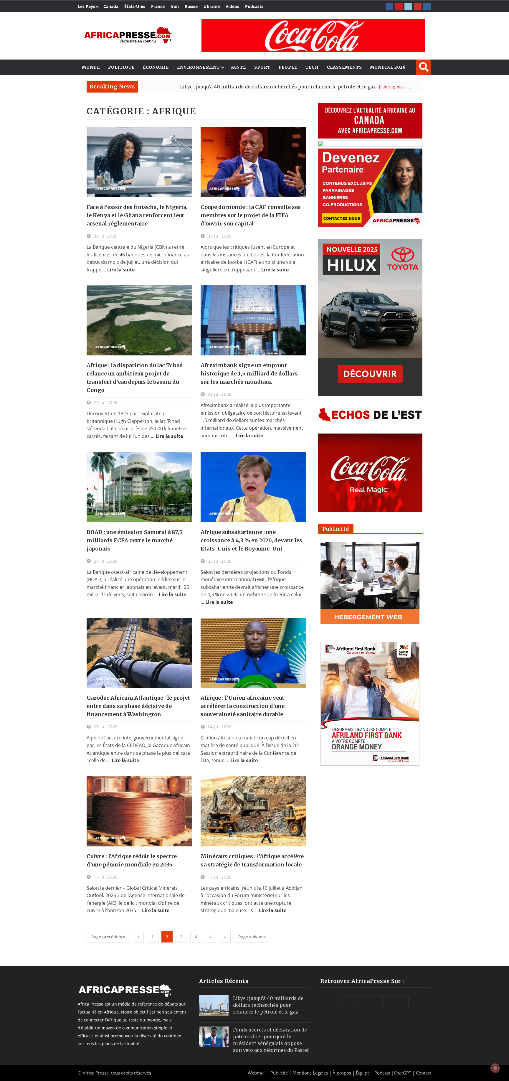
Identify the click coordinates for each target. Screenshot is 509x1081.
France (158, 6)
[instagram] (427, 6)
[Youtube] (418, 6)
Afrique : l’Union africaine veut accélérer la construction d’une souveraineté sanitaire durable (243, 706)
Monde (91, 67)
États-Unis (134, 6)
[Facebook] (389, 6)
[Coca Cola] (313, 35)
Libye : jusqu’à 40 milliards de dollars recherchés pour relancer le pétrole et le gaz (224, 87)
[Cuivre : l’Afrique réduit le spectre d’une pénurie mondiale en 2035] (139, 811)
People (288, 67)
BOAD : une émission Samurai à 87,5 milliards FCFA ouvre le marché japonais (134, 540)
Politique (121, 67)
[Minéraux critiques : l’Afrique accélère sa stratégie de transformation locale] (253, 811)
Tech (312, 67)
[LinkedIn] (408, 6)
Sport (262, 67)
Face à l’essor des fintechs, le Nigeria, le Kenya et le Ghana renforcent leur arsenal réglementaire (137, 215)
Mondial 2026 (388, 67)
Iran (175, 6)
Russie (191, 6)
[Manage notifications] (495, 1068)
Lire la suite (121, 269)
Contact (423, 1073)
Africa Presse (95, 1073)
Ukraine (212, 6)
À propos (342, 1073)
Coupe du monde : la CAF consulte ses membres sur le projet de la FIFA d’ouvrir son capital (251, 215)
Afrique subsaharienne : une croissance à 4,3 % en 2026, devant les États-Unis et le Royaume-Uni (251, 540)
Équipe (363, 1073)
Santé (238, 67)
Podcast (382, 1073)
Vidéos (232, 6)
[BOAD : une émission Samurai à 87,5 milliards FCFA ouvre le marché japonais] (139, 487)
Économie (156, 67)
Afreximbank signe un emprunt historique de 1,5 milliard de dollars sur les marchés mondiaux (249, 373)
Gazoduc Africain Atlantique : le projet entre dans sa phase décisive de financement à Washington (138, 706)
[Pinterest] (399, 6)
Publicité (279, 1073)
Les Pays (86, 6)
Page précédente (108, 937)
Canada (110, 6)
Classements (344, 67)
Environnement (198, 67)
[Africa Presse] (128, 35)
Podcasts (254, 6)
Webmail (257, 1073)
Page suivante (252, 937)
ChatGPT (402, 1073)
